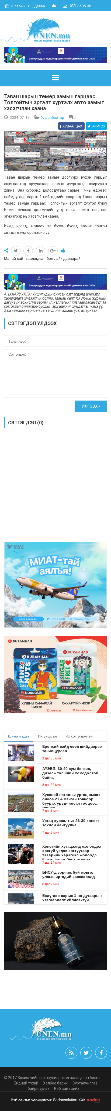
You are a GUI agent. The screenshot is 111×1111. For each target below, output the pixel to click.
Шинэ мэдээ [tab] (18, 736)
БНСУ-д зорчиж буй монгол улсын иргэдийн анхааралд (68, 874)
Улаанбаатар (52, 117)
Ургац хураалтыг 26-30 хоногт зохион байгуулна (70, 822)
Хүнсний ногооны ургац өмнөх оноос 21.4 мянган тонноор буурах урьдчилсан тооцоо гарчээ (71, 798)
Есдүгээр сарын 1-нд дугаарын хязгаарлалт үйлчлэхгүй (72, 897)
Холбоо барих (55, 1083)
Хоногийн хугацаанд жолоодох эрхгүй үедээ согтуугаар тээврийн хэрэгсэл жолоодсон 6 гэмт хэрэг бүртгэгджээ (71, 850)
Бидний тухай (26, 1083)
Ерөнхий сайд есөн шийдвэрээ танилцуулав (72, 748)
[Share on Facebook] (28, 250)
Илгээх (90, 406)
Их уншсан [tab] (47, 736)
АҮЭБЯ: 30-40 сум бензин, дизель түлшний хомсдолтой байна (70, 772)
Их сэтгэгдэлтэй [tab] (79, 736)
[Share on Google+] (53, 250)
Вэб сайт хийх (66, 1088)
